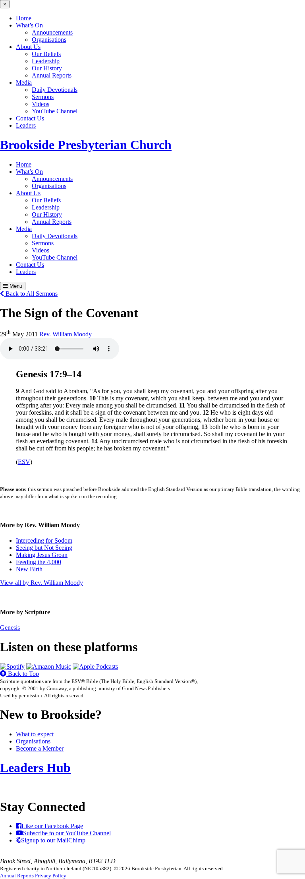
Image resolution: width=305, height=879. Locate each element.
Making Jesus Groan (42, 554)
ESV (24, 461)
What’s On (29, 25)
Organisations (49, 39)
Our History (47, 68)
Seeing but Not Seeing (44, 547)
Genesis (10, 627)
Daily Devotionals (54, 89)
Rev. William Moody (65, 334)
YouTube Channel (54, 111)
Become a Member (40, 748)
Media (24, 82)
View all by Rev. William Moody (41, 582)
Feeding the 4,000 (38, 562)
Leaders (26, 125)
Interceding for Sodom (44, 540)
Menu (15, 286)
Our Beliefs (46, 53)
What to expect (35, 734)
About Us (28, 46)
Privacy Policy (50, 876)
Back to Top (22, 673)
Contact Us (30, 118)
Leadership (46, 61)
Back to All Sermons (31, 293)
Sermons (43, 96)
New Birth (29, 569)
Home (23, 18)
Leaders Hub (35, 768)
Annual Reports (51, 75)
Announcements (52, 32)
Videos (40, 104)
